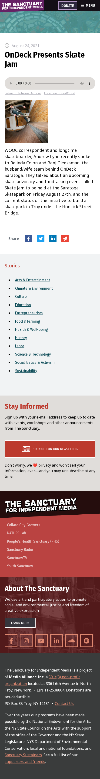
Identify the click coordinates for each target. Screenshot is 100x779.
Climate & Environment (34, 288)
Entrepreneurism (29, 313)
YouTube (41, 640)
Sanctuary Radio (20, 549)
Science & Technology (33, 354)
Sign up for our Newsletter (55, 449)
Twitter (40, 238)
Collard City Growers (23, 525)
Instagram (26, 640)
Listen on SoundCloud (59, 93)
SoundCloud (71, 640)
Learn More (20, 623)
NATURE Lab (16, 533)
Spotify (86, 640)
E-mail (65, 238)
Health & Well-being (31, 329)
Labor (19, 346)
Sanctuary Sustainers (23, 754)
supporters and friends (25, 761)
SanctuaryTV (17, 557)
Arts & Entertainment (32, 280)
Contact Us (64, 703)
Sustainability (26, 370)
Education (23, 304)
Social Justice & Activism (35, 362)
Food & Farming (27, 321)
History (21, 337)
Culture (21, 296)
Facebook (28, 238)
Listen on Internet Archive (23, 93)
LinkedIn (53, 238)
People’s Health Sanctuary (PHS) (33, 541)
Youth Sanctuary (20, 566)
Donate (67, 6)
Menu (90, 5)
